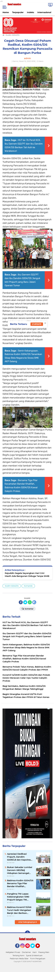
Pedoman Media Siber (19, 959)
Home (6, 12)
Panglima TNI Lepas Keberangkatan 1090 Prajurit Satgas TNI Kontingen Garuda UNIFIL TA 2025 (18, 896)
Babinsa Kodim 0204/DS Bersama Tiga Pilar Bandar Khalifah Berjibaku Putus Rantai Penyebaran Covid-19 (20, 883)
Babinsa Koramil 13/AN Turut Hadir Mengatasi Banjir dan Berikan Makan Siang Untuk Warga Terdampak (19, 910)
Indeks (30, 12)
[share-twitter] (25, 602)
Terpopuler (18, 12)
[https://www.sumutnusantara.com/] (27, 25)
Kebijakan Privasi (13, 952)
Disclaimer (26, 952)
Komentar (28, 609)
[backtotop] (27, 933)
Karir (35, 952)
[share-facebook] (21, 602)
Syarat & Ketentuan (34, 955)
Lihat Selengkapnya (27, 922)
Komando (28, 586)
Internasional (44, 12)
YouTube (39, 949)
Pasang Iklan (43, 952)
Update (37, 324)
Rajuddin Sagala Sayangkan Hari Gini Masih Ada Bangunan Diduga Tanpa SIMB (27, 574)
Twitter (33, 949)
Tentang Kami (18, 955)
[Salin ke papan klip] (34, 602)
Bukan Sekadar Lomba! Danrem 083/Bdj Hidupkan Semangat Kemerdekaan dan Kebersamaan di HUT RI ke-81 (20, 870)
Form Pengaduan (37, 959)
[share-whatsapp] (30, 602)
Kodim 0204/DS (11, 586)
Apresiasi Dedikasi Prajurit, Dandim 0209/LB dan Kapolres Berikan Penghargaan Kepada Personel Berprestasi (19, 857)
